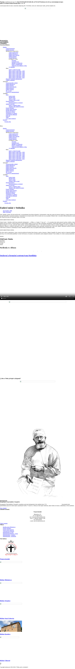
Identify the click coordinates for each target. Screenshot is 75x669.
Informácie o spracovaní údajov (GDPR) (37, 667)
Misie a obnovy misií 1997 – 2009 (17, 75)
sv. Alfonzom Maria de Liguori (54, 504)
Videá (7, 117)
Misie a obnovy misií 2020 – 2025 (17, 77)
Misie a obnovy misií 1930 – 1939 (17, 72)
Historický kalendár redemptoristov (14, 79)
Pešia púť (8, 116)
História (5, 47)
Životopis (14, 60)
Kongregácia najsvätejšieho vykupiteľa (5, 42)
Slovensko (8, 212)
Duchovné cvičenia (10, 112)
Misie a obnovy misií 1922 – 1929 (17, 71)
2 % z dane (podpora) (11, 118)
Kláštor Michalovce (13, 53)
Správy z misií (12, 98)
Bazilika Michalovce (10, 110)
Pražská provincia (10, 49)
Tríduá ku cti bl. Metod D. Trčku (19, 65)
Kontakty (5, 120)
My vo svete (9, 90)
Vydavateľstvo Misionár (11, 114)
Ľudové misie (12, 96)
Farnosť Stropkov (10, 108)
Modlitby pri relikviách (17, 63)
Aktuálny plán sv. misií (14, 100)
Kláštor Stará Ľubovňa (14, 55)
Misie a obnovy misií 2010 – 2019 (17, 76)
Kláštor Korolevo (10, 88)
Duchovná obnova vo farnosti (16, 102)
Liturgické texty (15, 61)
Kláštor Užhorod (10, 89)
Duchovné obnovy (10, 101)
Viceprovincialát (5, 559)
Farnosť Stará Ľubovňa (11, 109)
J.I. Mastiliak (12, 67)
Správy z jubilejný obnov (14, 105)
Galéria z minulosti (10, 80)
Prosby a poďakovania (17, 64)
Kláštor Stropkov (13, 56)
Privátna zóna (8, 121)
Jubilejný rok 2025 (10, 104)
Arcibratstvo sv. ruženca (11, 113)
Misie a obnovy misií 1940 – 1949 (17, 73)
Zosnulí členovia (12, 57)
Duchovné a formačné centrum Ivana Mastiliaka (18, 255)
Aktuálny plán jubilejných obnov (16, 106)
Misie (7, 94)
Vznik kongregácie (10, 48)
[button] (37, 126)
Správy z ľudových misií (14, 69)
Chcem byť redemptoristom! (12, 92)
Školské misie (12, 97)
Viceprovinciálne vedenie (12, 83)
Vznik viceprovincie (13, 52)
